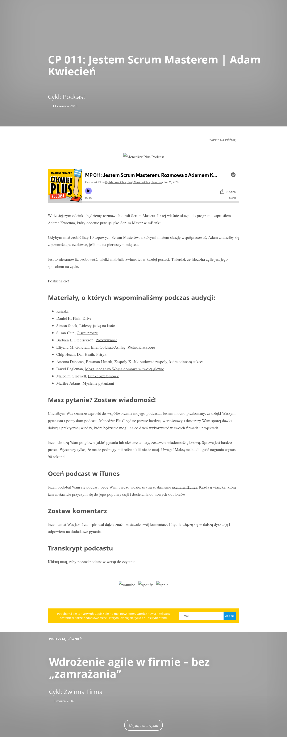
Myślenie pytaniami (98, 383)
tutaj (155, 449)
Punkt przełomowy (103, 376)
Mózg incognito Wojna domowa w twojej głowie (124, 368)
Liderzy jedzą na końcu (98, 325)
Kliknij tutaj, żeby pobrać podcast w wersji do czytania (91, 561)
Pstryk (101, 354)
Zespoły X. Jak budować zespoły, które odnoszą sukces (158, 361)
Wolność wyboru (141, 347)
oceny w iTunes (184, 487)
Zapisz (229, 616)
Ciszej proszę (87, 332)
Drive (87, 318)
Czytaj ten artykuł (143, 725)
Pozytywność (106, 339)
